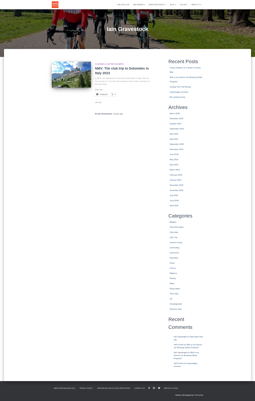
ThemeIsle (198, 395)
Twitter (159, 388)
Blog (172, 5)
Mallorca (173, 273)
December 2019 (176, 149)
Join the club (123, 5)
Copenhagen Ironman (179, 92)
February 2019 (176, 175)
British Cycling (171, 388)
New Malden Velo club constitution (113, 388)
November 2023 (176, 118)
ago (118, 114)
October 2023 (175, 124)
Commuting (174, 248)
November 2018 (176, 190)
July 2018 (174, 195)
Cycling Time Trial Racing (180, 87)
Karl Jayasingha (180, 337)
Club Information (177, 227)
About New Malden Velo (64, 388)
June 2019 (174, 154)
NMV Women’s (139, 5)
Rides (172, 283)
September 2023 (177, 129)
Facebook (149, 388)
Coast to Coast (176, 242)
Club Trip (109, 64)
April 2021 (174, 139)
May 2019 (174, 159)
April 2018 (174, 205)
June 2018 (174, 200)
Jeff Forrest (178, 345)
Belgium (173, 222)
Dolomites (119, 64)
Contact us (139, 388)
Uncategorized (176, 304)
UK (171, 299)
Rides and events (157, 5)
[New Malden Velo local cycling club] (55, 4)
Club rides (100, 64)
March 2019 (175, 170)
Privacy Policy (86, 388)
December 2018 (176, 185)
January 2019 (175, 180)
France (173, 268)
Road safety (175, 289)
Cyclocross (174, 253)
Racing (173, 278)
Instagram (154, 388)
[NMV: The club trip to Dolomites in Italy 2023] (71, 75)
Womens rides (176, 309)
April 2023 (174, 134)
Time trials (174, 294)
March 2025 (175, 113)
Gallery (183, 5)
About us (195, 5)
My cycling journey (177, 97)
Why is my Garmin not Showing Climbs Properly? (186, 355)
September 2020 (177, 144)
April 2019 (174, 165)
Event (172, 263)
